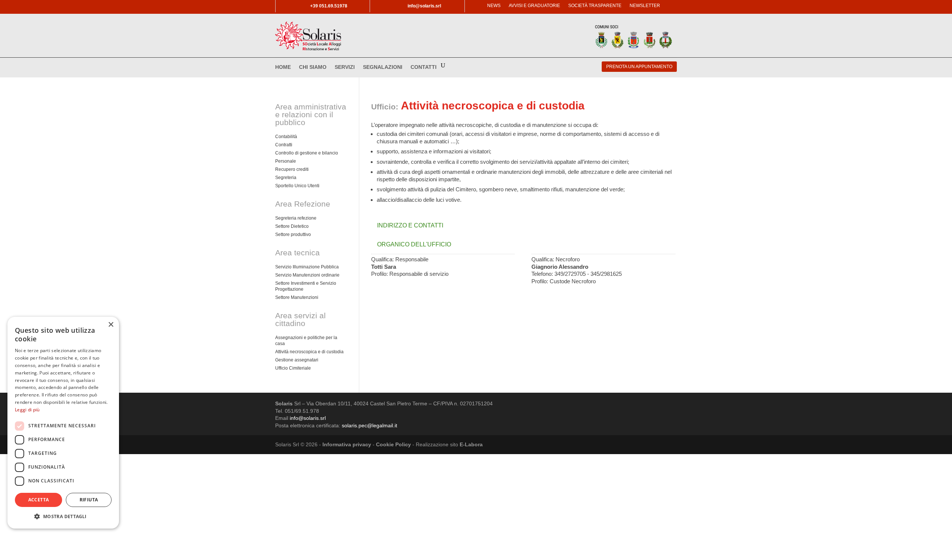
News (494, 5)
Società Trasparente (594, 5)
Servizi (345, 67)
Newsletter (645, 5)
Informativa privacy (346, 444)
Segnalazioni (382, 67)
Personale (285, 161)
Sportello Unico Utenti (297, 185)
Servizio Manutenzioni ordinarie (307, 275)
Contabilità (286, 136)
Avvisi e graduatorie (534, 5)
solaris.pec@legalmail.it (369, 425)
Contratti (283, 144)
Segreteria (285, 177)
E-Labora (471, 444)
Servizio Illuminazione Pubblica (307, 266)
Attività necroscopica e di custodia (309, 351)
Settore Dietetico (292, 226)
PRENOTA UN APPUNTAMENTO (639, 66)
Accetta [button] (38, 500)
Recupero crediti (292, 169)
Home (283, 67)
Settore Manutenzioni (296, 297)
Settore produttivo (293, 234)
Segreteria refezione (295, 218)
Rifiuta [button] (89, 500)
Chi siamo (313, 67)
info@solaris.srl (308, 418)
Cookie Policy (393, 444)
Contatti (424, 67)
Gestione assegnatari (296, 360)
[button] (63, 516)
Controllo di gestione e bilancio (306, 153)
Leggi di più (27, 409)
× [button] (110, 325)
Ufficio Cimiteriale (293, 368)
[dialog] (63, 423)
